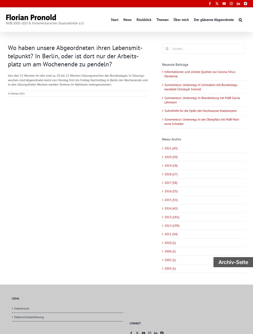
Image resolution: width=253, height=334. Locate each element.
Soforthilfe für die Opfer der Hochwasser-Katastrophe (200, 111)
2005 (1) (170, 260)
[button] (240, 19)
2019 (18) (170, 165)
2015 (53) (170, 200)
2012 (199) (171, 225)
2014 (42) (170, 208)
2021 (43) (170, 148)
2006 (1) (170, 251)
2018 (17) (170, 174)
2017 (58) (170, 183)
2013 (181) (171, 217)
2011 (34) (170, 234)
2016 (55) (170, 191)
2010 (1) (170, 243)
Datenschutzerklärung (29, 317)
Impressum (21, 308)
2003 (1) (170, 268)
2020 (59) (170, 157)
